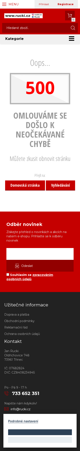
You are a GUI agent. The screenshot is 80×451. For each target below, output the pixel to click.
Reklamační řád (16, 327)
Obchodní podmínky (19, 321)
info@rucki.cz (21, 409)
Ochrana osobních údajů (22, 334)
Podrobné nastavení (23, 421)
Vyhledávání (60, 185)
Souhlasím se (29, 277)
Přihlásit (44, 4)
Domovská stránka (25, 185)
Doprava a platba (16, 314)
